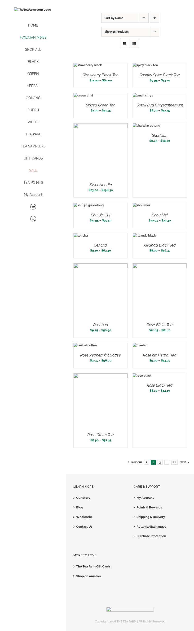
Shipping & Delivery (151, 517)
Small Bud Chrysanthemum (160, 105)
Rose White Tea (160, 325)
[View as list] (134, 43)
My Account (145, 497)
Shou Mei (160, 215)
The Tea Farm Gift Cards (93, 566)
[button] (33, 219)
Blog (79, 507)
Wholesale (84, 517)
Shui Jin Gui (100, 215)
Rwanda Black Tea (160, 245)
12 (174, 462)
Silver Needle (100, 185)
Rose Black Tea (160, 385)
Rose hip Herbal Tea (159, 355)
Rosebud (100, 325)
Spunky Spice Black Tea (160, 75)
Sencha (100, 245)
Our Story (83, 497)
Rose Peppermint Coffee (100, 355)
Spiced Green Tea (100, 105)
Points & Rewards (149, 507)
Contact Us (84, 526)
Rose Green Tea (100, 435)
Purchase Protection (151, 536)
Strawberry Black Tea (101, 75)
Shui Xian (160, 135)
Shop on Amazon (88, 576)
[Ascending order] (154, 18)
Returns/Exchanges (151, 526)
